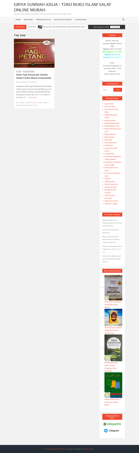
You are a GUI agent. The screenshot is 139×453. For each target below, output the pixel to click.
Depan (18, 19)
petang (30, 105)
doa (17, 102)
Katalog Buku (81, 19)
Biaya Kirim (28, 19)
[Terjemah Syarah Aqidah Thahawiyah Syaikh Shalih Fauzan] (113, 317)
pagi (45, 102)
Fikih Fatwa (108, 145)
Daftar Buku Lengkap (63, 19)
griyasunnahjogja (21, 82)
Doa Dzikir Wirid (29, 71)
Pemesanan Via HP (43, 19)
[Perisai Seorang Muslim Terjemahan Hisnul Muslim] (113, 287)
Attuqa (18, 71)
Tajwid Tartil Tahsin (111, 201)
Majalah (107, 179)
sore (35, 105)
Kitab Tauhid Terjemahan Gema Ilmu (110, 231)
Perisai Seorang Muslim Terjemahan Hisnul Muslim (112, 304)
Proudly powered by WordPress (56, 449)
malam (40, 102)
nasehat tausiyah (110, 187)
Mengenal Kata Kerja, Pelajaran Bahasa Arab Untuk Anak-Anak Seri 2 (112, 223)
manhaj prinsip (109, 181)
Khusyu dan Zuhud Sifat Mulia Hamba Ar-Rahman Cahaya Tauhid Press (62, 27)
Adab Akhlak (108, 104)
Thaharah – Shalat (110, 204)
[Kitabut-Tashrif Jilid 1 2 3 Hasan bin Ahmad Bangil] (113, 385)
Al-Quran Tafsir (109, 106)
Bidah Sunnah (109, 137)
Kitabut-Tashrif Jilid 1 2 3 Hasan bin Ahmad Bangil (112, 402)
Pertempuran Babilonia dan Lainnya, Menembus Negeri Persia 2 (111, 259)
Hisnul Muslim (31, 102)
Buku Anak (108, 140)
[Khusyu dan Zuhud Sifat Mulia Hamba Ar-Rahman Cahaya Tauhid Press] (32, 27)
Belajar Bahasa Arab (111, 123)
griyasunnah (116, 55)
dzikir (22, 102)
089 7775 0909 (116, 52)
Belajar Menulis (110, 134)
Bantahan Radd (109, 120)
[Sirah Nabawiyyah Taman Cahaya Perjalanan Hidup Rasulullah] (113, 348)
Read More (33, 97)
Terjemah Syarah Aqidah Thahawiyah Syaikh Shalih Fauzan (113, 330)
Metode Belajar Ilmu (111, 126)
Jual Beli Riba (109, 154)
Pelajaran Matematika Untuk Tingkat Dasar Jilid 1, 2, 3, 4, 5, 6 (112, 249)
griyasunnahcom (116, 57)
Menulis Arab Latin (111, 184)
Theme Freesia (89, 449)
